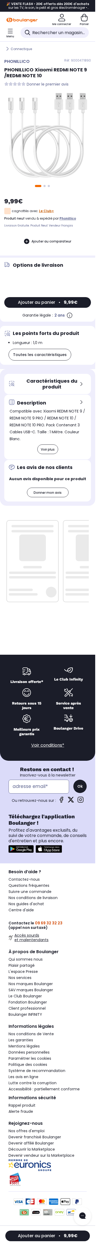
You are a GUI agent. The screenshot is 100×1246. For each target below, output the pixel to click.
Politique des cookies (28, 1064)
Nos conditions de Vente (31, 1034)
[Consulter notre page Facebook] (61, 801)
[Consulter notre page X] (71, 801)
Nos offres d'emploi (27, 1131)
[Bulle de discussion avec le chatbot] (82, 1216)
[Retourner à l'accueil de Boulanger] (22, 20)
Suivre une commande (30, 891)
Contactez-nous (24, 879)
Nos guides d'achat (26, 904)
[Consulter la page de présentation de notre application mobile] (21, 849)
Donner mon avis (48, 492)
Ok (80, 786)
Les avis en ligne (23, 1076)
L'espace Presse (23, 971)
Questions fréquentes (29, 885)
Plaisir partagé (22, 965)
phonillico (67, 218)
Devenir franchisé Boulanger (35, 1137)
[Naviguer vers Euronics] (48, 1165)
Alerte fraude (21, 1111)
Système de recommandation (37, 1070)
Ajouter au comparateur (51, 241)
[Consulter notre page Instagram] (80, 801)
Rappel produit (22, 1105)
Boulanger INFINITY (25, 1014)
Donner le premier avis (48, 84)
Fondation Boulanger (28, 1002)
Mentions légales (24, 1046)
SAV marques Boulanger (31, 990)
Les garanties (21, 1040)
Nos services (20, 977)
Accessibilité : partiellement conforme (44, 1089)
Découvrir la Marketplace (32, 1149)
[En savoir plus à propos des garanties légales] (69, 315)
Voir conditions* (47, 745)
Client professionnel (27, 1008)
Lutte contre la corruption (33, 1083)
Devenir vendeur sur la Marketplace (41, 1155)
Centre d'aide (21, 910)
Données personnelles (29, 1052)
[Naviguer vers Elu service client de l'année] (48, 1179)
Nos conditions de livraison (33, 897)
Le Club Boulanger (25, 996)
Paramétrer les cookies (30, 1058)
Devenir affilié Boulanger (31, 1143)
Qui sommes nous (26, 959)
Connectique (21, 49)
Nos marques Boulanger (31, 983)
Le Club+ (46, 211)
